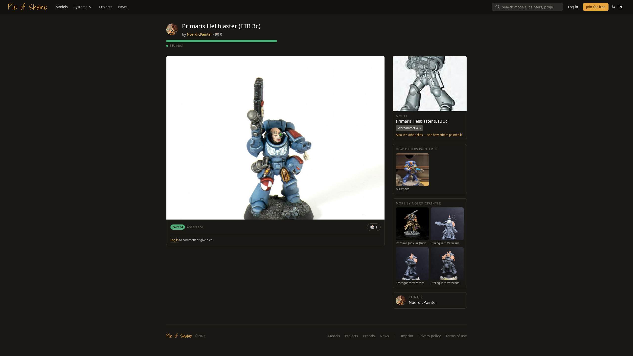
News (384, 336)
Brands (369, 336)
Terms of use (456, 336)
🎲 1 (373, 227)
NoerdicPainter (199, 34)
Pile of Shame (27, 7)
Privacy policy (429, 336)
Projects (351, 336)
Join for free (596, 6)
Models (334, 336)
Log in (573, 6)
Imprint (407, 336)
